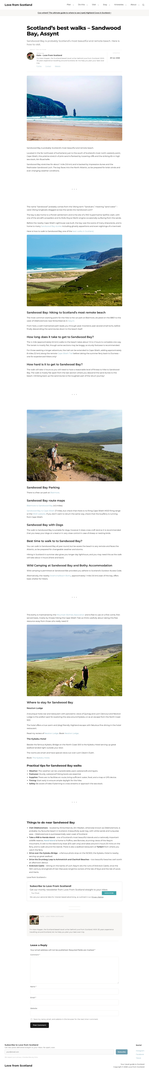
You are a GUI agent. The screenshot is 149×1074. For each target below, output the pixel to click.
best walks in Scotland (83, 231)
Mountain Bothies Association (71, 615)
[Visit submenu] (98, 4)
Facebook (140, 1054)
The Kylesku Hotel (40, 758)
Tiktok (138, 1058)
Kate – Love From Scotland (49, 55)
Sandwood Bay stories (51, 226)
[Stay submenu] (109, 4)
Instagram (140, 1051)
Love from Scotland (18, 4)
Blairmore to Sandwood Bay (40, 506)
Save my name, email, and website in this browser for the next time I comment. (66, 1019)
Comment (35, 955)
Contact (48, 66)
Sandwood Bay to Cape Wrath (41, 511)
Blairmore (54, 493)
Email (33, 997)
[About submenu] (138, 4)
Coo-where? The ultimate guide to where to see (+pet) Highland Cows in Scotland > (74, 13)
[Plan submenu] (73, 4)
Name (33, 987)
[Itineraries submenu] (126, 4)
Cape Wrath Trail (65, 353)
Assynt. (71, 321)
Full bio (39, 66)
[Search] (143, 4)
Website (57, 66)
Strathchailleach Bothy (60, 576)
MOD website (39, 514)
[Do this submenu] (87, 4)
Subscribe (122, 1052)
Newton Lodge (51, 733)
